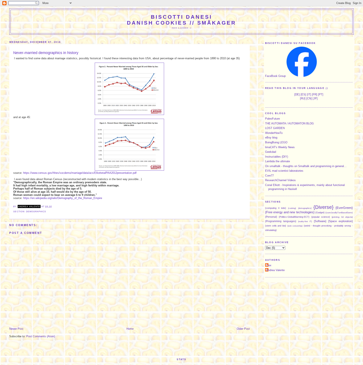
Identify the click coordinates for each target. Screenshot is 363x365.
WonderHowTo (274, 132)
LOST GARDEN (275, 128)
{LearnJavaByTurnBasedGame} (339, 213)
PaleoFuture (272, 118)
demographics (36, 211)
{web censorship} (295, 226)
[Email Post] (53, 206)
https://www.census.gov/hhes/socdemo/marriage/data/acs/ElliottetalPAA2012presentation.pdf (80, 172)
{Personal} (271, 216)
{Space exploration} (340, 221)
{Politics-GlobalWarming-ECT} (294, 217)
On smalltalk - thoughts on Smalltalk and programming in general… (306, 166)
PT (320, 94)
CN (309, 98)
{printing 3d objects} (342, 217)
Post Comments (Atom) (40, 336)
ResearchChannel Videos (280, 180)
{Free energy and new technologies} (289, 212)
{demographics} (305, 208)
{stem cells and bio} (275, 225)
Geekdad (270, 151)
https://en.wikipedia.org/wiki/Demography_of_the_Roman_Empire (62, 198)
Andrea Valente (275, 270)
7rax (268, 265)
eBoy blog (271, 137)
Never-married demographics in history (45, 53)
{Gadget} (320, 212)
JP (315, 98)
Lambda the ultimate (277, 161)
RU (303, 98)
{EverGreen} (344, 208)
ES (303, 94)
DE (297, 94)
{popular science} (320, 217)
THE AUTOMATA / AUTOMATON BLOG (289, 123)
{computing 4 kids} (275, 208)
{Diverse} (323, 207)
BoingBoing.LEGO (276, 142)
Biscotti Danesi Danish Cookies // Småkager (181, 20)
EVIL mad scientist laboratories (284, 170)
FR (314, 94)
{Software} (320, 221)
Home (130, 328)
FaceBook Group (275, 76)
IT (309, 94)
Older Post (243, 328)
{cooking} (292, 208)
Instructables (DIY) (276, 156)
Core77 (269, 175)
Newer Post (16, 328)
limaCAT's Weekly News (280, 147)
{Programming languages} (280, 221)
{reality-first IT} (305, 221)
